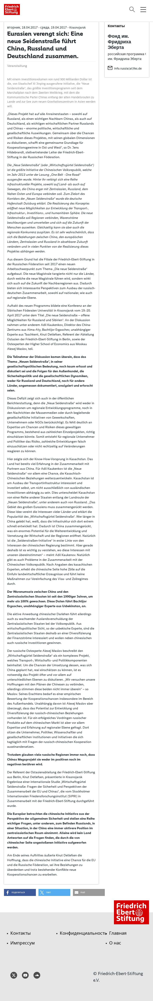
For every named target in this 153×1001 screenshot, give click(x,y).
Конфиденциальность (83, 933)
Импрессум (22, 943)
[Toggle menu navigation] (143, 9)
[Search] (132, 9)
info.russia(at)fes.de (128, 68)
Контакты (20, 933)
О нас (115, 943)
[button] (20, 892)
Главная (118, 933)
